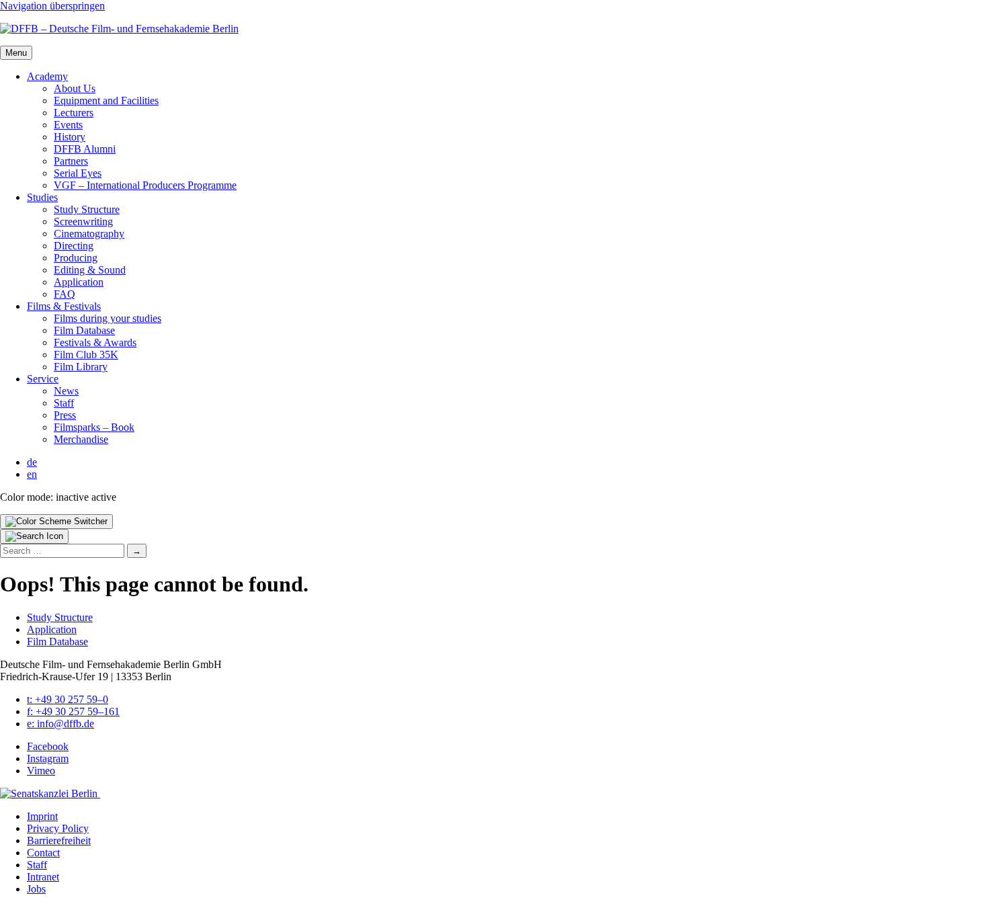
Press (65, 415)
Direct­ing (73, 245)
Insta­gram (48, 758)
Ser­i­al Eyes (77, 173)
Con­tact (43, 852)
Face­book (48, 746)
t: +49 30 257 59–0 (67, 699)
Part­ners (71, 161)
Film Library (81, 366)
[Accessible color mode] (56, 521)
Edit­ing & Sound (90, 270)
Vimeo (41, 770)
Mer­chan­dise (81, 439)
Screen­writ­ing (83, 221)
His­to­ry (69, 136)
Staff (64, 403)
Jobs (36, 889)
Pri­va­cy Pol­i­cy (58, 828)
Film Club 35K (86, 354)
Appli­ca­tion (79, 282)
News (66, 391)
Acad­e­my (47, 76)
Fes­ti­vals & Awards (95, 342)
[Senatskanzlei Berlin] (50, 793)
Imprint (42, 816)
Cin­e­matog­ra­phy (89, 233)
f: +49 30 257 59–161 (73, 711)
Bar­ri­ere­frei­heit (59, 840)
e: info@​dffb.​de (60, 723)
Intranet (43, 876)
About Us (74, 88)
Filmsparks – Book (94, 427)
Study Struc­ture (87, 209)
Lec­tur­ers (73, 112)
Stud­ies (42, 197)
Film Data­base (84, 330)
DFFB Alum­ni (85, 149)
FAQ (64, 294)
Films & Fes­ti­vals (64, 306)
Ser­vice (42, 378)
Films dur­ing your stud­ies (107, 318)
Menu (16, 53)
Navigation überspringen (52, 5)
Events (68, 124)
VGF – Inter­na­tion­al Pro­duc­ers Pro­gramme (145, 185)
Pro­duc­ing (75, 257)
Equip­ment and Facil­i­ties (106, 100)
